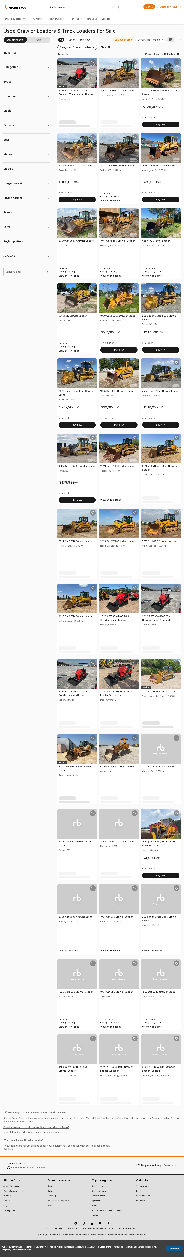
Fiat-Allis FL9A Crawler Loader (117, 766)
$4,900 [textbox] (149, 858)
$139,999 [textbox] (151, 407)
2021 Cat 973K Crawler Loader (117, 466)
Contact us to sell (143, 1196)
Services (74, 19)
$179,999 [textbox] (67, 482)
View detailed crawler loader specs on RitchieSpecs (32, 1132)
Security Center (10, 1210)
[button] (123, 39)
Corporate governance (13, 1191)
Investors (7, 1196)
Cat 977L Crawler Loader (156, 240)
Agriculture (96, 1201)
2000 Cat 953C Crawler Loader (76, 240)
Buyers (51, 1186)
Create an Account (169, 7)
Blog (5, 1205)
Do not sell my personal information (98, 1228)
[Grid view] (170, 39)
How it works (55, 19)
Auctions (37, 19)
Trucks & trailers (99, 1196)
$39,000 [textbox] (150, 182)
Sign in (149, 7)
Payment (51, 1205)
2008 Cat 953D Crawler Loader (76, 165)
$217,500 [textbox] (150, 332)
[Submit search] (118, 7)
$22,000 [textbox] (108, 332)
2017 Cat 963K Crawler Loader (159, 691)
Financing (92, 19)
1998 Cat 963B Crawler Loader (159, 165)
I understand (173, 1248)
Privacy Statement (54, 1228)
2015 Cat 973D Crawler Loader (117, 541)
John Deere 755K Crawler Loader (160, 391)
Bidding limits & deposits (58, 1201)
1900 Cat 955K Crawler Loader (76, 991)
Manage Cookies (144, 1247)
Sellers (51, 1191)
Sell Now (8, 1149)
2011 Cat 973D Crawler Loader (159, 541)
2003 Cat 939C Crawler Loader (117, 90)
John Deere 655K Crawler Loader (77, 466)
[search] (47, 272)
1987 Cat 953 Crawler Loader (116, 991)
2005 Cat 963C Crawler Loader (117, 841)
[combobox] (150, 39)
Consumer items (99, 1191)
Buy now (160, 124)
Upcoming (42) (15, 39)
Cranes (95, 1215)
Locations (107, 19)
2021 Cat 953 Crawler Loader (158, 766)
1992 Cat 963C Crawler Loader (159, 991)
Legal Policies (72, 1228)
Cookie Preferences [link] (126, 1228)
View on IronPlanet (110, 200)
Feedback (140, 1201)
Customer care (142, 1186)
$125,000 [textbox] (150, 107)
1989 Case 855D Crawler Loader (118, 315)
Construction (97, 1186)
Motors (95, 1205)
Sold (38, 39)
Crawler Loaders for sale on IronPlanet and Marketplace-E (36, 1127)
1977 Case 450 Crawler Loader (117, 240)
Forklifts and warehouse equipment (107, 1210)
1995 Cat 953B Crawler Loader (117, 391)
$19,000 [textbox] (107, 407)
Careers (6, 1201)
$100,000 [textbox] (67, 182)
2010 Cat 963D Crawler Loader (117, 165)
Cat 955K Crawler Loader (73, 315)
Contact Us (170, 1165)
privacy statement (12, 1250)
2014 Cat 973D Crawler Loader (76, 541)
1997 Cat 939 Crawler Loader (116, 916)
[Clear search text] (113, 7)
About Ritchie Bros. (11, 1186)
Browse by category (15, 19)
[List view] (177, 39)
